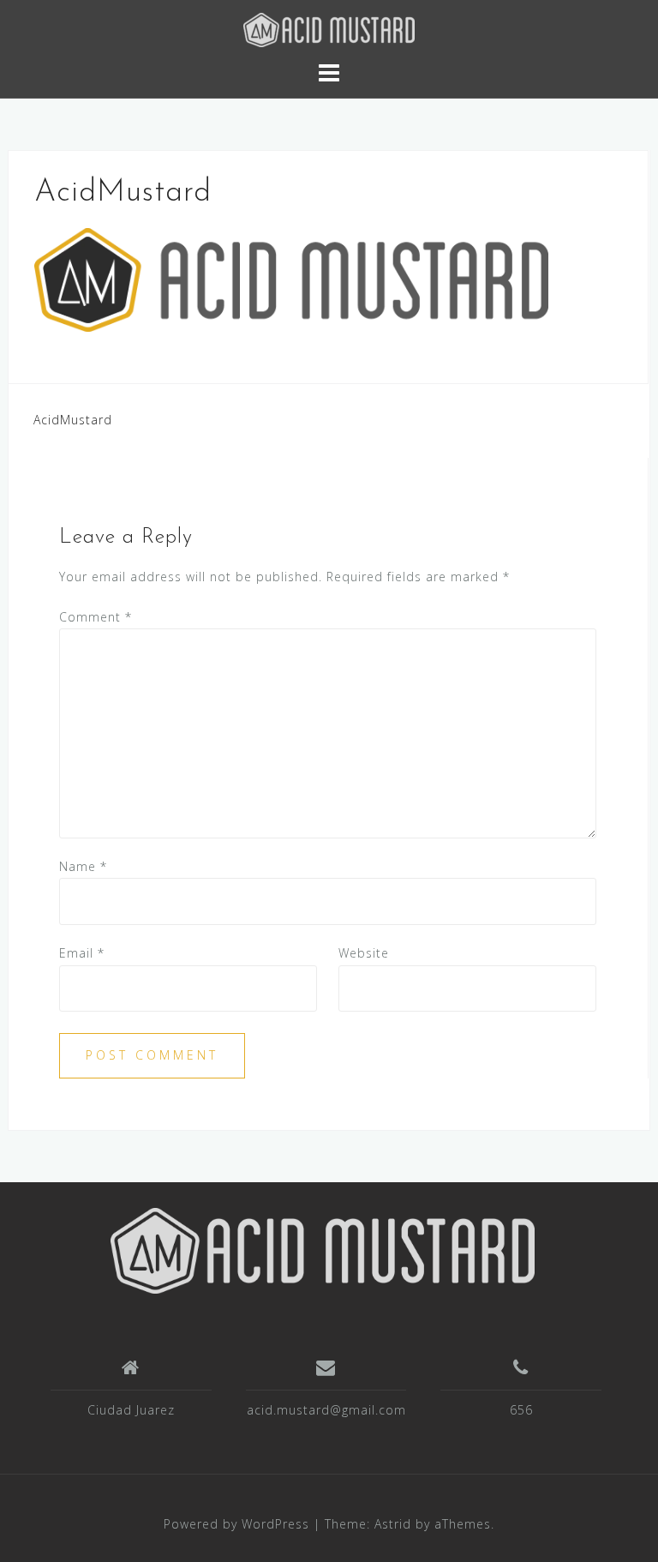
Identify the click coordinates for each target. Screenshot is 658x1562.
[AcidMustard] (322, 1249)
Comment (95, 617)
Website (363, 953)
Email (82, 953)
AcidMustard (72, 420)
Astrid (392, 1524)
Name (83, 866)
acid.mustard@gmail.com (326, 1410)
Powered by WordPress (236, 1524)
